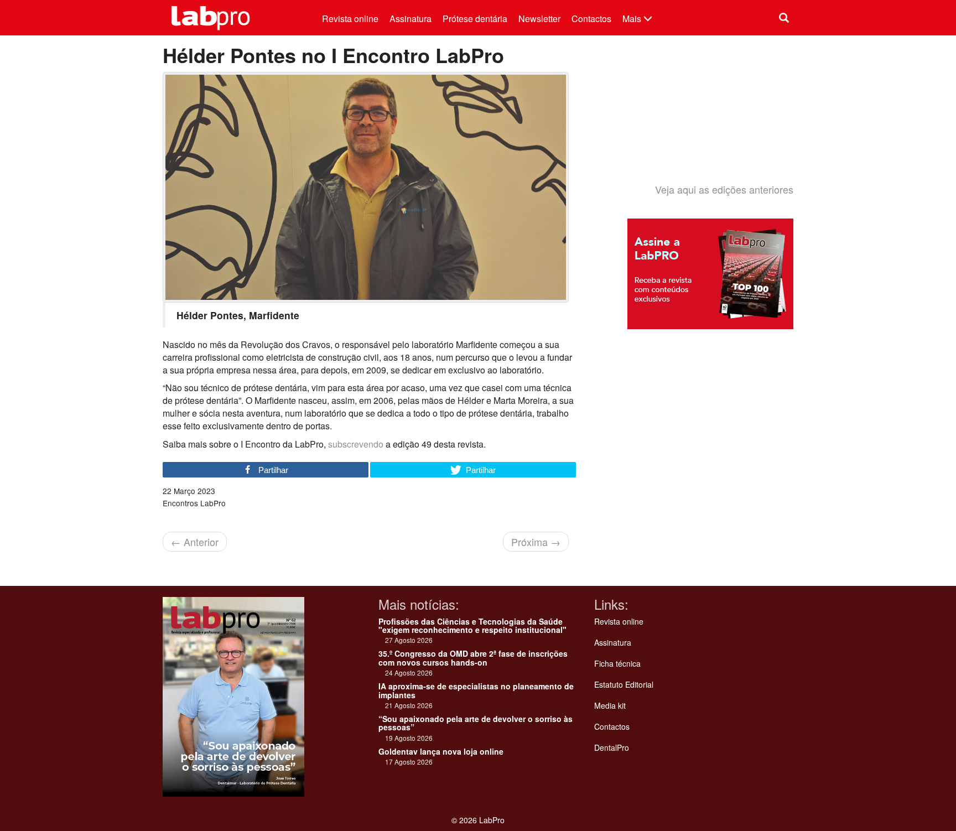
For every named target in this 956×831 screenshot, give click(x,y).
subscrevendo (355, 444)
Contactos (591, 18)
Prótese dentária (475, 18)
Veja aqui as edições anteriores (724, 189)
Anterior (195, 541)
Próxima (535, 541)
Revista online (350, 18)
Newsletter (539, 18)
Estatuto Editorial (623, 684)
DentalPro (611, 747)
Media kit (610, 705)
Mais (632, 18)
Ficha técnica (617, 663)
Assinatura (410, 18)
